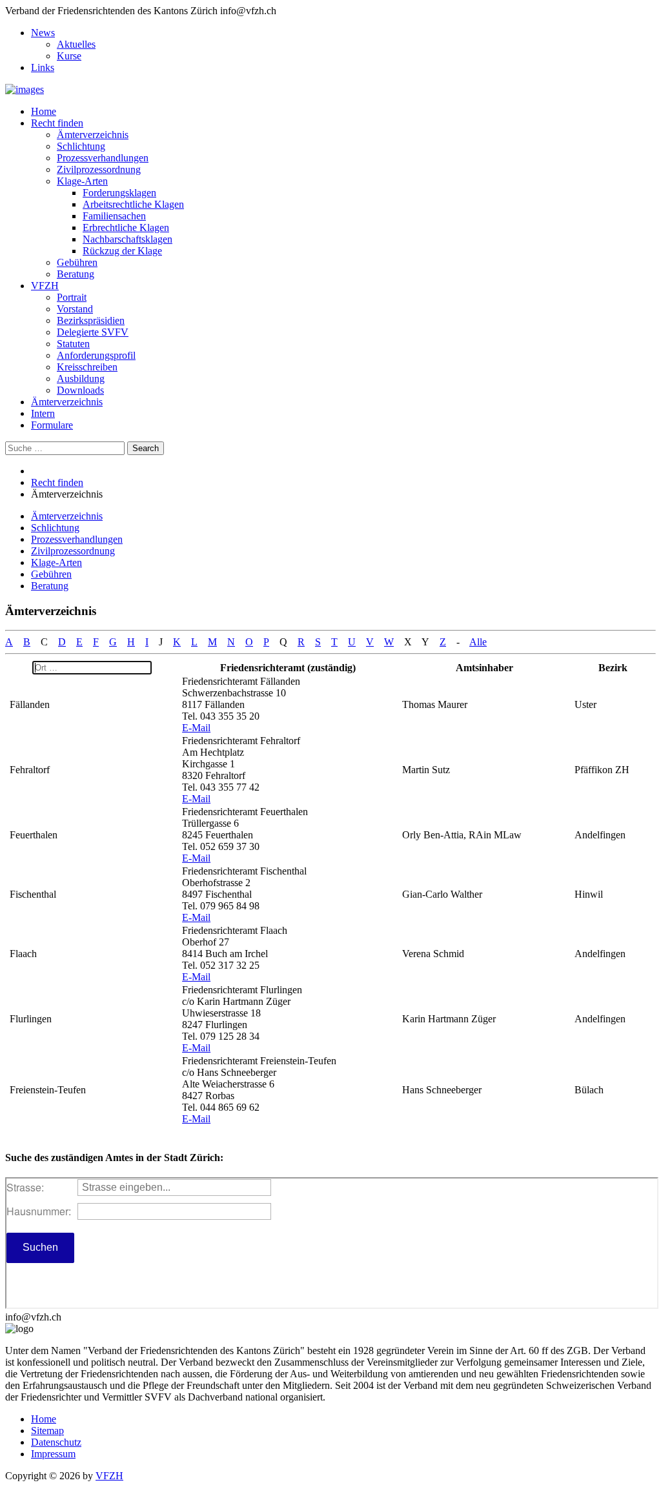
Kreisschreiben (87, 366)
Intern (43, 413)
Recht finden (57, 122)
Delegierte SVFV (92, 332)
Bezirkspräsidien (91, 320)
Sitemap (47, 1430)
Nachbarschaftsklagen (127, 239)
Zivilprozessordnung (99, 169)
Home (43, 111)
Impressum (53, 1453)
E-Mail (196, 727)
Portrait (71, 297)
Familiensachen (114, 215)
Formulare (52, 425)
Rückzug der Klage (122, 250)
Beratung (75, 273)
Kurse (69, 55)
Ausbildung (81, 378)
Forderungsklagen (119, 192)
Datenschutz (56, 1442)
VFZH (45, 285)
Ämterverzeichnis (92, 134)
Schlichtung (81, 146)
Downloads (80, 390)
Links (42, 67)
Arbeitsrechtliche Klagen (133, 204)
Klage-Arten (82, 181)
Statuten (73, 343)
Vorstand (75, 308)
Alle (478, 641)
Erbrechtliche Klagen (126, 227)
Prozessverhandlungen (102, 157)
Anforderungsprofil (96, 355)
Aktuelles (76, 44)
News (43, 32)
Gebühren (77, 262)
